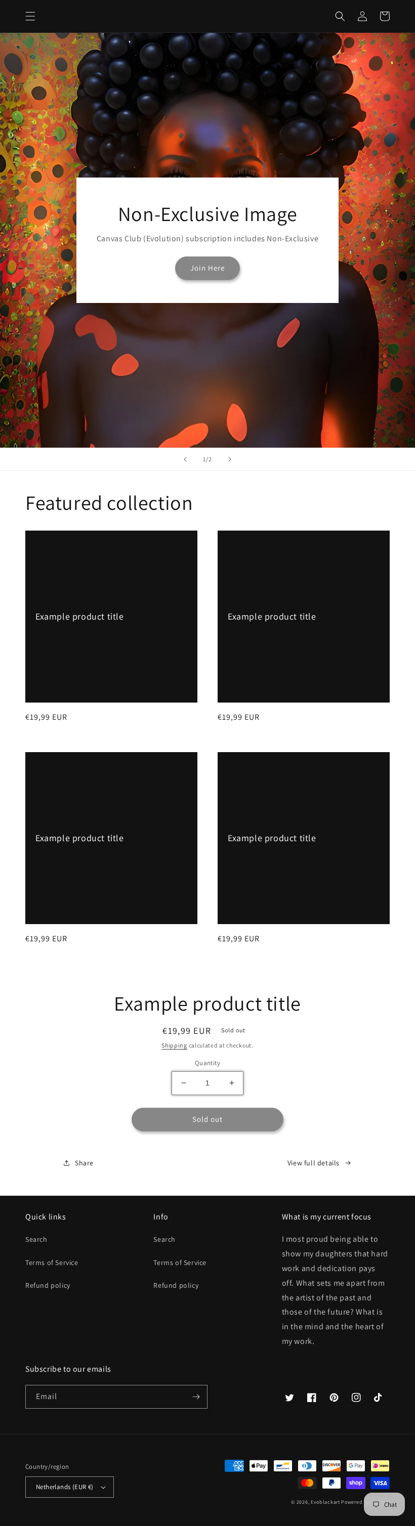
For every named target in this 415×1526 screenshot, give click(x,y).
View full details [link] (313, 1162)
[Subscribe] (196, 1397)
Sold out (207, 1119)
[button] (30, 16)
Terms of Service (51, 1262)
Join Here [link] (207, 268)
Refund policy (47, 1285)
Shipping (174, 1045)
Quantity (207, 1063)
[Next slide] (230, 459)
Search (36, 1239)
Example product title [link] (79, 616)
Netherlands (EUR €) (65, 1487)
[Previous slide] (185, 459)
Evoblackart (325, 1502)
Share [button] (84, 1162)
